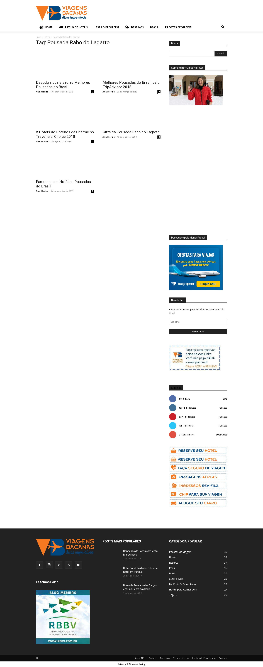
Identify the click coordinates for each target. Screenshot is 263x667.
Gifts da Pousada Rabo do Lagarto (131, 132)
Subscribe (221, 434)
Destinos (137, 27)
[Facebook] (39, 565)
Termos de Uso (181, 658)
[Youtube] (78, 565)
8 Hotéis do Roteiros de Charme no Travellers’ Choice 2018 (65, 134)
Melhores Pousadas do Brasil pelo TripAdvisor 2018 (131, 84)
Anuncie (153, 658)
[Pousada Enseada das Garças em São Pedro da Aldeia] (111, 590)
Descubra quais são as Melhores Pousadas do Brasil (63, 84)
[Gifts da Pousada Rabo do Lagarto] (131, 113)
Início (38, 37)
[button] (222, 27)
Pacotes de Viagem (178, 27)
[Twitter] (68, 565)
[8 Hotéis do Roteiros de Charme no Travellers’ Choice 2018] (65, 113)
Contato (223, 658)
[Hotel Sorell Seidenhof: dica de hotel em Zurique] (111, 572)
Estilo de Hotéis (76, 27)
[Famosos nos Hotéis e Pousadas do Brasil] (65, 163)
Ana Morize (42, 91)
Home (48, 27)
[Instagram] (49, 564)
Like (225, 398)
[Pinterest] (58, 565)
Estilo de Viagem (107, 27)
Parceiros (165, 658)
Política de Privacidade (203, 658)
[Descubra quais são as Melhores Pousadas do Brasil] (65, 63)
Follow (223, 407)
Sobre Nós (140, 658)
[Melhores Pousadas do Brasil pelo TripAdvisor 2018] (131, 63)
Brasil (154, 27)
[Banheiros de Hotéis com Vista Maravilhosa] (111, 555)
